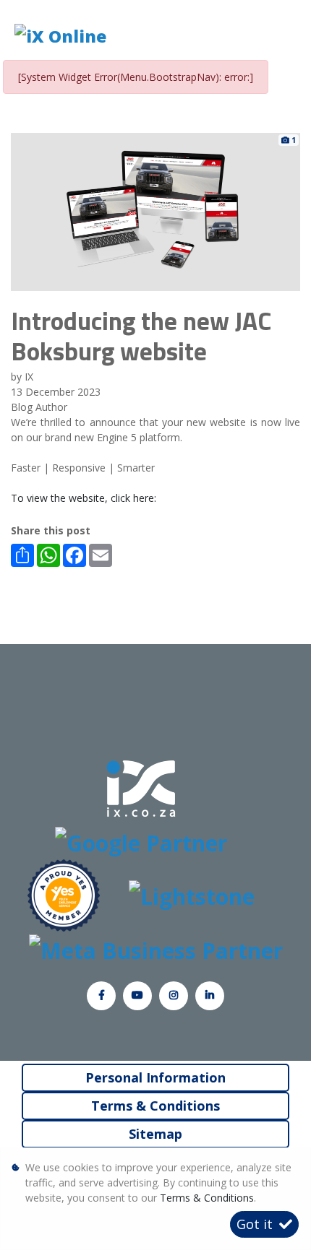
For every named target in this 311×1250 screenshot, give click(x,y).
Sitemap (155, 1133)
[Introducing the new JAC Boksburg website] (155, 210)
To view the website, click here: (83, 498)
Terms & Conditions (155, 1105)
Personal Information (155, 1077)
